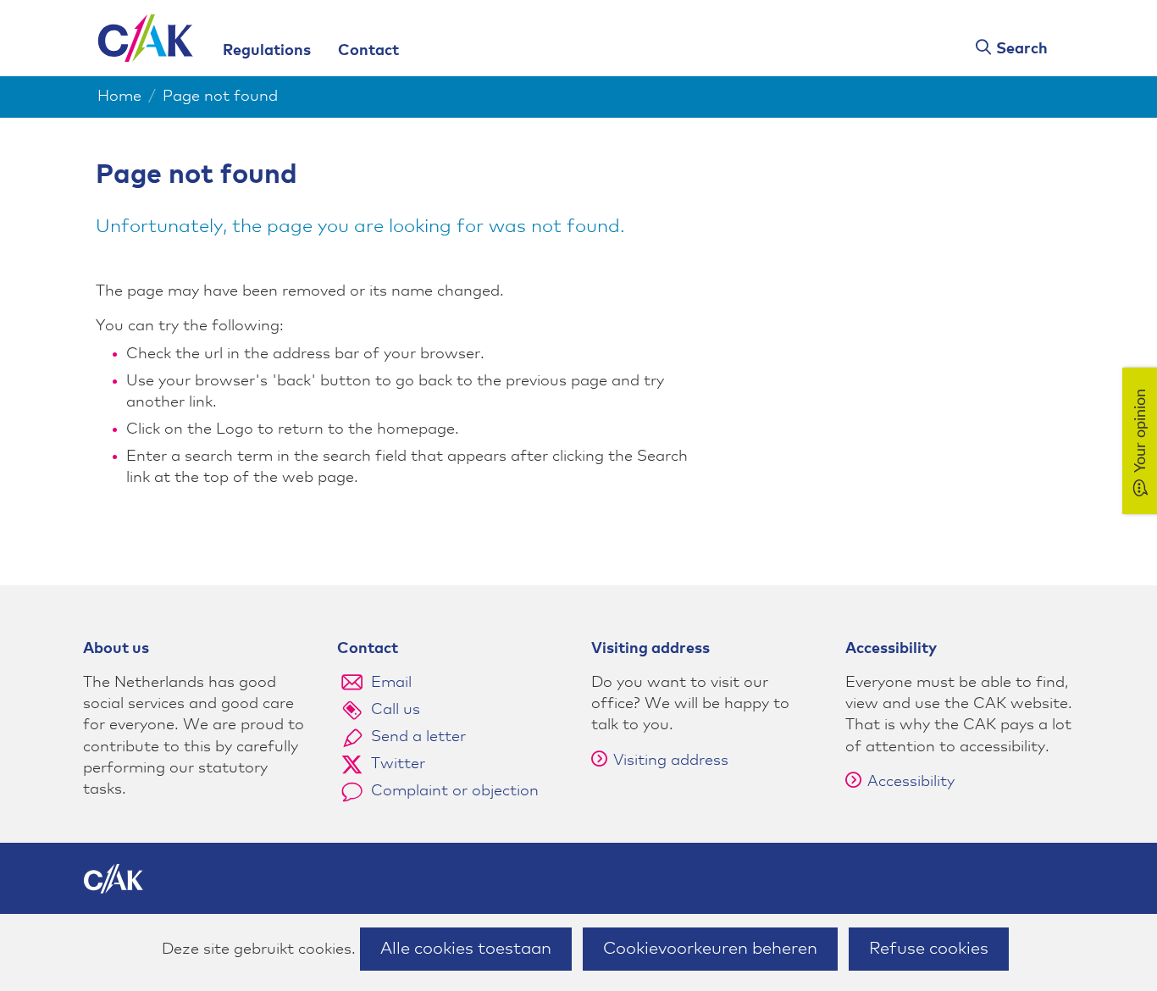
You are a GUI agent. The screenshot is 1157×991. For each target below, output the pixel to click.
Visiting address (670, 760)
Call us (395, 709)
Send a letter (418, 737)
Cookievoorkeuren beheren (710, 948)
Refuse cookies (928, 948)
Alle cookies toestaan (465, 948)
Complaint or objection (455, 791)
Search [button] (1022, 49)
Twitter (398, 764)
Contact (368, 50)
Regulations (267, 50)
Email (391, 682)
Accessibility (911, 781)
